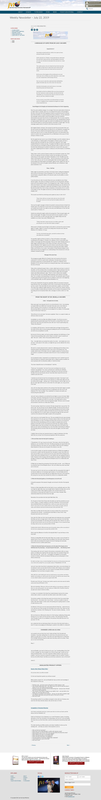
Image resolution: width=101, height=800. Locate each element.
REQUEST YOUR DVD (35, 762)
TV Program (38, 12)
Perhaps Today (16, 32)
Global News (15, 30)
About (20, 12)
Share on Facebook (32, 30)
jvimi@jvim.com (71, 796)
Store (48, 12)
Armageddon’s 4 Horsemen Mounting (39, 708)
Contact (80, 12)
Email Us (92, 5)
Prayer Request (94, 2)
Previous (34, 745)
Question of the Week (18, 35)
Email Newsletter (41, 26)
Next (68, 745)
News (55, 12)
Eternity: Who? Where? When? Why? (39, 669)
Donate (28, 12)
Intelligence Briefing (18, 31)
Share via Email (34, 30)
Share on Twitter (37, 30)
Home (12, 776)
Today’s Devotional (67, 12)
